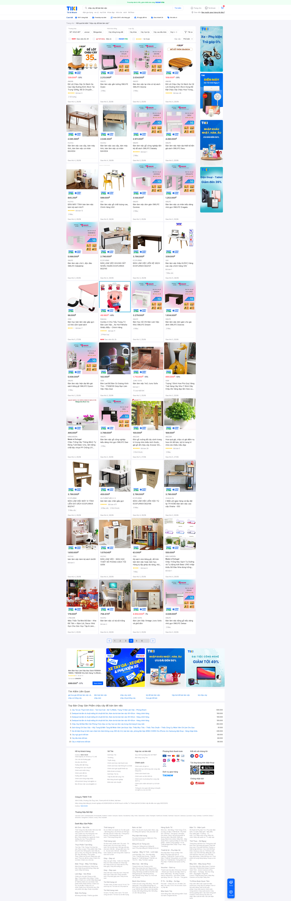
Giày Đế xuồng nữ (116, 866)
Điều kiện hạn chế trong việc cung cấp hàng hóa (147, 770)
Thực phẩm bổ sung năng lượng (203, 857)
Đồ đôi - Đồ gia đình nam (118, 849)
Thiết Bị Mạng (143, 858)
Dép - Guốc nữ (118, 861)
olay (194, 816)
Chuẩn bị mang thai (85, 841)
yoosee (189, 816)
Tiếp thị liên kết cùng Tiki (115, 777)
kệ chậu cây (202, 695)
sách (125, 12)
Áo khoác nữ (119, 832)
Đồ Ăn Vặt (139, 889)
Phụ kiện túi (124, 886)
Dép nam (114, 874)
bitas (211, 816)
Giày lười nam (108, 873)
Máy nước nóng (202, 835)
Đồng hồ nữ (143, 846)
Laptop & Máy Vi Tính (176, 841)
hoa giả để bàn (151, 698)
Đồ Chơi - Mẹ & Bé (82, 827)
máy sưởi (193, 883)
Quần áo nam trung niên (115, 853)
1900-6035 (84, 755)
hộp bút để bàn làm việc (181, 695)
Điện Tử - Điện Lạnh (197, 827)
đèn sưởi (199, 883)
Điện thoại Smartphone (82, 866)
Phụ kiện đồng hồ (141, 848)
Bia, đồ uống (82, 854)
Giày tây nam (118, 873)
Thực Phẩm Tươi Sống (83, 845)
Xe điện (180, 883)
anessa (183, 816)
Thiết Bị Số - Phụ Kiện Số (170, 850)
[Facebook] (192, 756)
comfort (205, 816)
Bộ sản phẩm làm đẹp (87, 888)
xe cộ (96, 12)
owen (110, 816)
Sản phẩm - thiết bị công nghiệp (174, 841)
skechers (142, 816)
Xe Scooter (178, 885)
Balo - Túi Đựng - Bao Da (202, 872)
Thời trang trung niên (114, 837)
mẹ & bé (103, 12)
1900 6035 (84, 806)
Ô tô (172, 885)
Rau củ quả (82, 849)
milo (136, 816)
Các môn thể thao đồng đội (202, 853)
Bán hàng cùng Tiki (141, 757)
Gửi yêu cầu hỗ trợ (81, 762)
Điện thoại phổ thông (85, 868)
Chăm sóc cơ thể (84, 880)
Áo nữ (105, 830)
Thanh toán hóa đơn (167, 870)
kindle (165, 816)
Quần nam (116, 843)
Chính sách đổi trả (81, 773)
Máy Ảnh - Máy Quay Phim (200, 864)
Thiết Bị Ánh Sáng (202, 868)
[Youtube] (196, 756)
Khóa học (178, 870)
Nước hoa (82, 887)
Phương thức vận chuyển (83, 767)
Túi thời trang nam (111, 890)
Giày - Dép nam (110, 870)
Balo (133, 830)
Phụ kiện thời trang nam (144, 839)
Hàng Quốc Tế (166, 827)
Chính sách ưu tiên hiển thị (143, 776)
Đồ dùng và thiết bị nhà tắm (146, 872)
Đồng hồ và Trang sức (141, 844)
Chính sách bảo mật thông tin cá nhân (119, 766)
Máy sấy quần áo (199, 837)
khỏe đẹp (111, 12)
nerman (170, 816)
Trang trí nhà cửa (137, 866)
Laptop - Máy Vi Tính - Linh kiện (145, 852)
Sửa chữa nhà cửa (142, 868)
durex (121, 816)
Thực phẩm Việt (92, 849)
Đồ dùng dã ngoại (203, 845)
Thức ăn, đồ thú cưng (85, 858)
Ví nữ (124, 884)
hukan (91, 817)
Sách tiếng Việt (166, 894)
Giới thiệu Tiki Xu (112, 774)
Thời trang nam (110, 841)
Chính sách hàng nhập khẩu (84, 778)
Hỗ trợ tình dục (91, 887)
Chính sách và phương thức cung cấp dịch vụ (147, 780)
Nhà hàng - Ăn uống (171, 873)
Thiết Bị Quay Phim (201, 875)
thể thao (131, 12)
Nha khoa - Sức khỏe (173, 875)
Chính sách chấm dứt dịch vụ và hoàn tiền (147, 784)
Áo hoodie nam (113, 847)
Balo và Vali (137, 827)
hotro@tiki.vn (92, 781)
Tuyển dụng (111, 760)
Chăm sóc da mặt (81, 876)
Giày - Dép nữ (109, 858)
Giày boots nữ (111, 864)
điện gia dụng (88, 12)
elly (132, 816)
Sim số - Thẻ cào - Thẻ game (177, 877)
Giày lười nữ (120, 864)
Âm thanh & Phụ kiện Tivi (198, 830)
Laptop (150, 860)
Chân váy (117, 833)
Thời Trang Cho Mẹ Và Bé (83, 830)
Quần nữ (117, 830)
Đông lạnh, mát (89, 851)
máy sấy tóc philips (203, 885)
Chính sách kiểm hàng (82, 770)
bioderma (127, 816)
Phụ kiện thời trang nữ (139, 838)
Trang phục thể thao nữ (197, 843)
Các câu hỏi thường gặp (82, 759)
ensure (115, 816)
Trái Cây (77, 847)
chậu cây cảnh (125, 695)
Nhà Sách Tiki (166, 891)
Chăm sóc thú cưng (138, 883)
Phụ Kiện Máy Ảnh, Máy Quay (199, 866)
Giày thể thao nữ (206, 856)
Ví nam (106, 893)
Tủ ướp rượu (210, 837)
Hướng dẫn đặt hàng (81, 765)
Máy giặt (196, 833)
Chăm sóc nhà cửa (87, 860)
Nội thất (141, 870)
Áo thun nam (108, 843)
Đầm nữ (111, 830)
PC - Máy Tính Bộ (141, 860)
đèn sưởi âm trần (199, 896)
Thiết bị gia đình (92, 895)
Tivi (194, 835)
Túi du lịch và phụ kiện (143, 830)
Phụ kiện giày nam (114, 876)
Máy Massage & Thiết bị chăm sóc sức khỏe (88, 881)
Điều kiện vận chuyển (114, 782)
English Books (172, 895)
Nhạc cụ (147, 875)
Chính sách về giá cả (142, 766)
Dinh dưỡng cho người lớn (87, 837)
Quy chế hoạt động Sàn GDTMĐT (146, 755)
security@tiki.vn (91, 784)
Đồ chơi (95, 830)
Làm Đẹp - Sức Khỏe (83, 874)
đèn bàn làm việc (100, 695)
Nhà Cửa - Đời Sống (140, 864)
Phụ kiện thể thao (202, 847)
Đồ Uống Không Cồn (144, 891)
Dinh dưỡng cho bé (85, 835)
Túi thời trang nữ (110, 882)
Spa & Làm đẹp (175, 872)
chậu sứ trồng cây (75, 698)
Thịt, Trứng (85, 847)
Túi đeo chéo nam (115, 893)
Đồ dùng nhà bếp (80, 895)
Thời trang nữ (109, 827)
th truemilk (97, 816)
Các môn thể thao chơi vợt (202, 853)
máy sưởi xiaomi (204, 891)
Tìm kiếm (178, 8)
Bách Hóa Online (139, 881)
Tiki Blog (110, 757)
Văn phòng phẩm (177, 894)
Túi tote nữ (115, 886)
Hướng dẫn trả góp (81, 776)
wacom (177, 816)
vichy (96, 817)
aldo (147, 816)
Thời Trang (178, 830)
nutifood (159, 816)
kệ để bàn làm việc (153, 695)
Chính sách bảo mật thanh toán (117, 763)
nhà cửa (119, 12)
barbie (105, 816)
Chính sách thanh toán (142, 773)
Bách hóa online (171, 839)
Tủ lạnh (195, 832)
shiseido (78, 817)
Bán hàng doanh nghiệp (115, 779)
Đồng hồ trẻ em (154, 848)
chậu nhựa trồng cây (127, 698)
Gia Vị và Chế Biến (142, 887)
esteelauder (89, 816)
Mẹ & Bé (173, 837)
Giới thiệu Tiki (111, 755)
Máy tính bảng (84, 870)
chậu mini (97, 698)
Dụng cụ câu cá (199, 851)
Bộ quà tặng (142, 893)
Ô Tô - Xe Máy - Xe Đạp (170, 881)
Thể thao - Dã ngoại (170, 833)
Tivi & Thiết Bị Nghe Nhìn (172, 843)
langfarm (85, 817)
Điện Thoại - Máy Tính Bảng (86, 864)
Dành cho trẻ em (84, 856)
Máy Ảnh (207, 877)
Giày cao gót (108, 861)
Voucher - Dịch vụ (168, 867)
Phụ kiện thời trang (139, 836)
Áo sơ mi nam (116, 845)
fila (100, 817)
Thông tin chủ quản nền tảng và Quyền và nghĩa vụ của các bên (147, 789)
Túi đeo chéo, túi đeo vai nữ (113, 884)
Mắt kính (150, 838)
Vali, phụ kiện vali (152, 832)
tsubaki (104, 817)
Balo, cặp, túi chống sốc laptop (145, 831)
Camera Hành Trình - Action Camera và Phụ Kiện (202, 870)
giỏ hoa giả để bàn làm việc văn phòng (80, 695)
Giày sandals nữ (115, 863)
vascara (77, 816)
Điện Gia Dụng (80, 893)
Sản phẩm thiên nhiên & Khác (86, 882)
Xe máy (167, 885)
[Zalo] (201, 756)
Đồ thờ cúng (140, 875)
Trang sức (135, 846)
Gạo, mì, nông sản (86, 853)
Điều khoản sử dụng (113, 771)
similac (199, 816)
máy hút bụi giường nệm (202, 892)
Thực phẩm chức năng (86, 878)
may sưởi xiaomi (199, 889)
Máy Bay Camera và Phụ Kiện (202, 876)
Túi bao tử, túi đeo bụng (121, 894)
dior (82, 816)
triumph (152, 816)
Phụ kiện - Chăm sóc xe (169, 883)
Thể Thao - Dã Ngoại (198, 841)
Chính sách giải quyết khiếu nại (117, 768)
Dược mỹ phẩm (93, 889)
